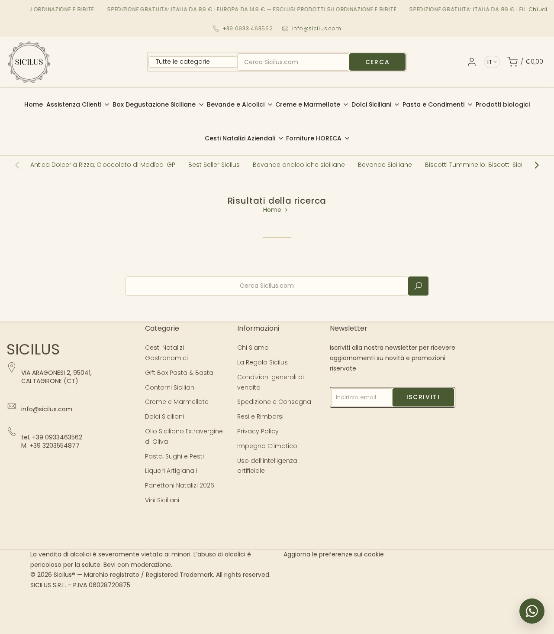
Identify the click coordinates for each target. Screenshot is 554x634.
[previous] (21, 165)
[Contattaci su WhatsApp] (531, 611)
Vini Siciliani (162, 500)
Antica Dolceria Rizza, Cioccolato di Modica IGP (102, 164)
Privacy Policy (258, 431)
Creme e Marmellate (177, 401)
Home (272, 209)
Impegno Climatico (267, 446)
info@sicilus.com (317, 28)
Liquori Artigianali (171, 470)
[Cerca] (418, 286)
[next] (532, 165)
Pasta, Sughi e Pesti (174, 456)
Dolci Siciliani (164, 416)
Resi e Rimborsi (260, 416)
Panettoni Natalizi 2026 (179, 485)
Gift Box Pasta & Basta (179, 372)
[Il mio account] (472, 62)
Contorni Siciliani (170, 387)
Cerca (377, 62)
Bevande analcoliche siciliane (299, 164)
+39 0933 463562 (248, 28)
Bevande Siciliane (385, 164)
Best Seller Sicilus (214, 164)
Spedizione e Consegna (274, 401)
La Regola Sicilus (262, 362)
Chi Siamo (253, 347)
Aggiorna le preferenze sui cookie (333, 554)
